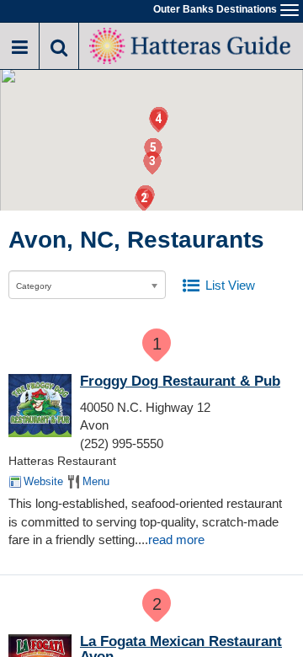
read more (176, 539)
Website (43, 481)
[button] (144, 200)
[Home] (191, 44)
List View (230, 285)
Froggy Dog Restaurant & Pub (180, 381)
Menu (95, 481)
